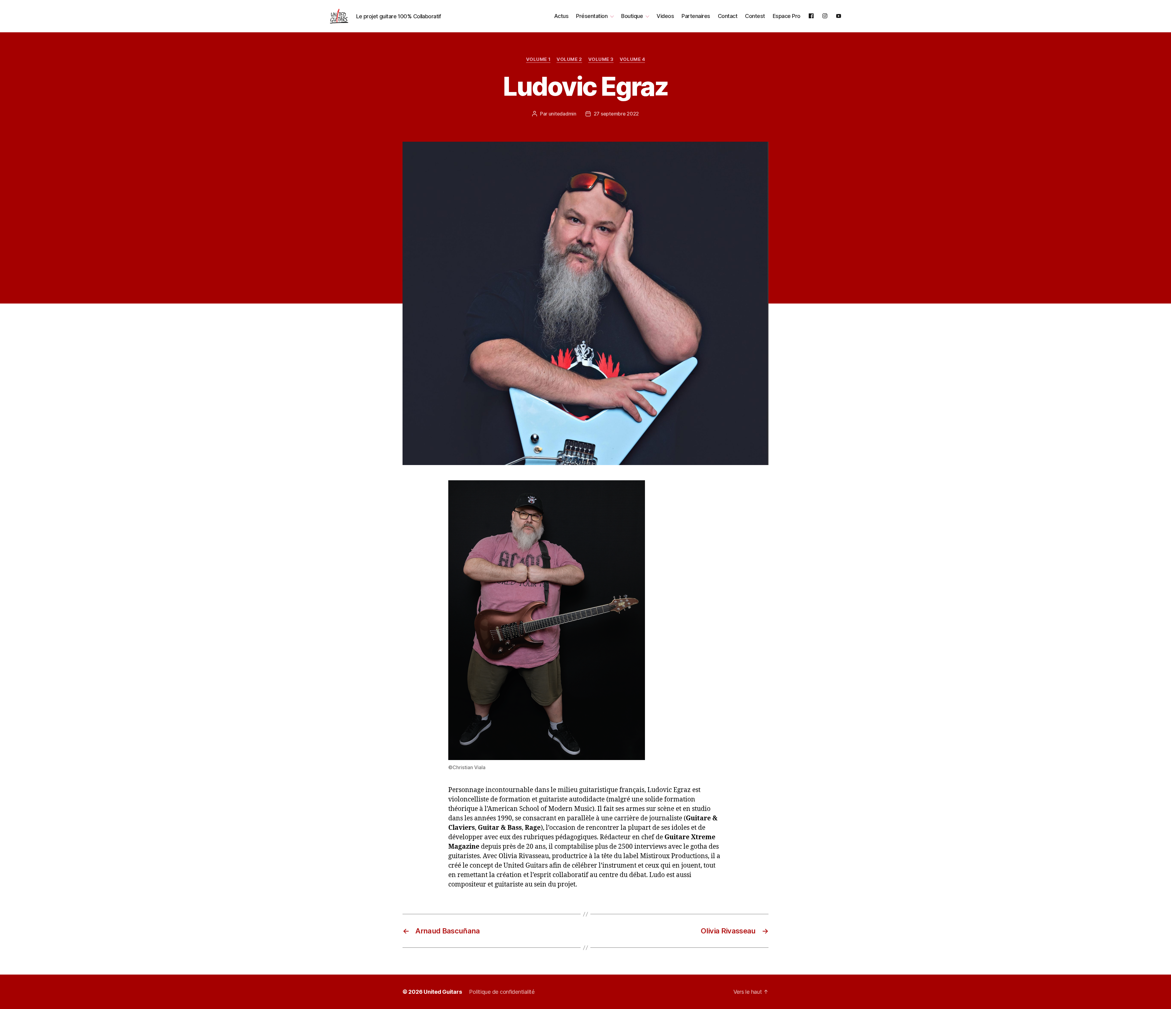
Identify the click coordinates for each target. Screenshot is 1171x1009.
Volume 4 (632, 59)
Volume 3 (601, 59)
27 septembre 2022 (616, 114)
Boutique (632, 16)
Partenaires (696, 16)
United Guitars (443, 992)
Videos (665, 16)
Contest (755, 16)
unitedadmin (562, 114)
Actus (561, 16)
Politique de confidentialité (501, 992)
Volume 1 (538, 59)
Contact (728, 16)
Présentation (591, 16)
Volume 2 (569, 59)
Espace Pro (786, 16)
